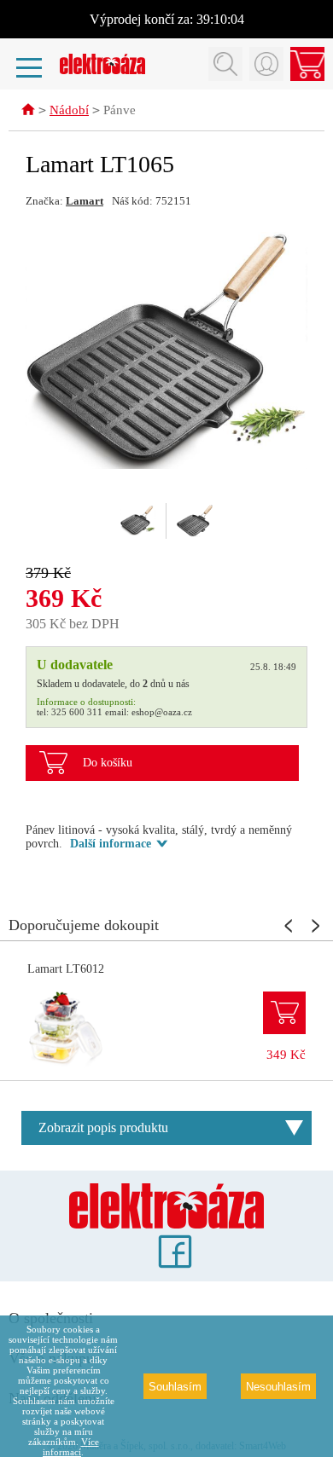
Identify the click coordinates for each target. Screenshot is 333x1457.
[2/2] (194, 521)
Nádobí (69, 110)
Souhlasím (175, 1386)
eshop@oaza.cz (161, 712)
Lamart (84, 200)
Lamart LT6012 (65, 969)
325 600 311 (76, 712)
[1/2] (138, 521)
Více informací (71, 1447)
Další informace (110, 843)
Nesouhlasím (278, 1386)
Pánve (119, 110)
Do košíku (107, 762)
